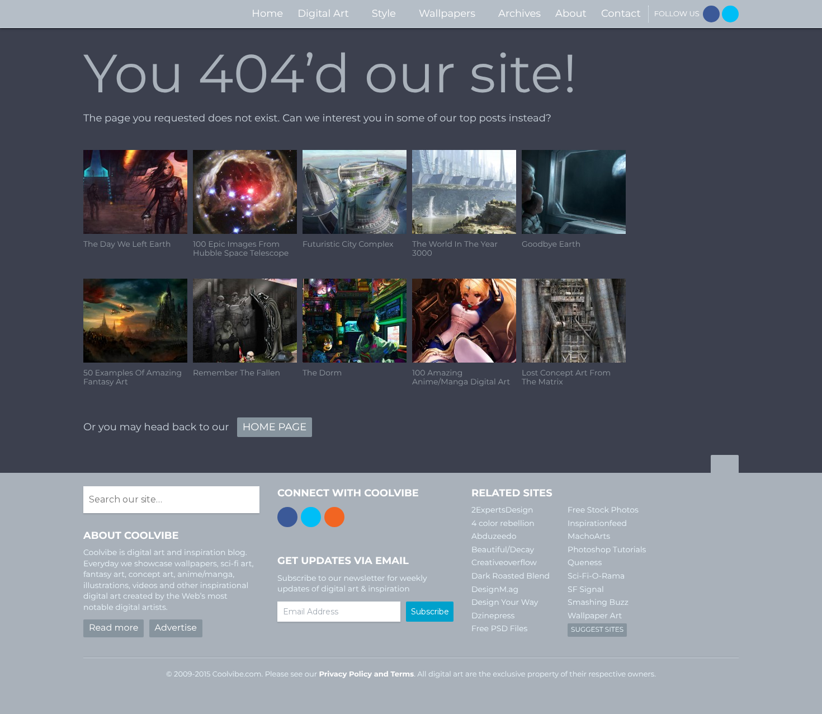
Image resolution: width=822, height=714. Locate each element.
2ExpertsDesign (502, 510)
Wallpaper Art (595, 615)
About (571, 13)
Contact (621, 13)
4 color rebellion (503, 523)
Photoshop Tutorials (607, 549)
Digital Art (323, 13)
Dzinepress (492, 615)
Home (267, 13)
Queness (585, 562)
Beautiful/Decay (502, 549)
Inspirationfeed (597, 523)
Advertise (176, 628)
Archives (519, 13)
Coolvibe (143, 13)
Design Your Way (504, 602)
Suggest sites (597, 630)
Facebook (711, 14)
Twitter (730, 14)
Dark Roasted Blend (510, 576)
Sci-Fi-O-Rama (596, 576)
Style (384, 13)
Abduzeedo (494, 536)
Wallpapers (447, 13)
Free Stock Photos (603, 510)
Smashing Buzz (598, 602)
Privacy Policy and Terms (366, 674)
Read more (113, 628)
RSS (334, 517)
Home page (274, 427)
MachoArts (589, 536)
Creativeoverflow (504, 562)
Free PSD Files (499, 628)
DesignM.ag (494, 589)
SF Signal (586, 589)
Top (725, 465)
